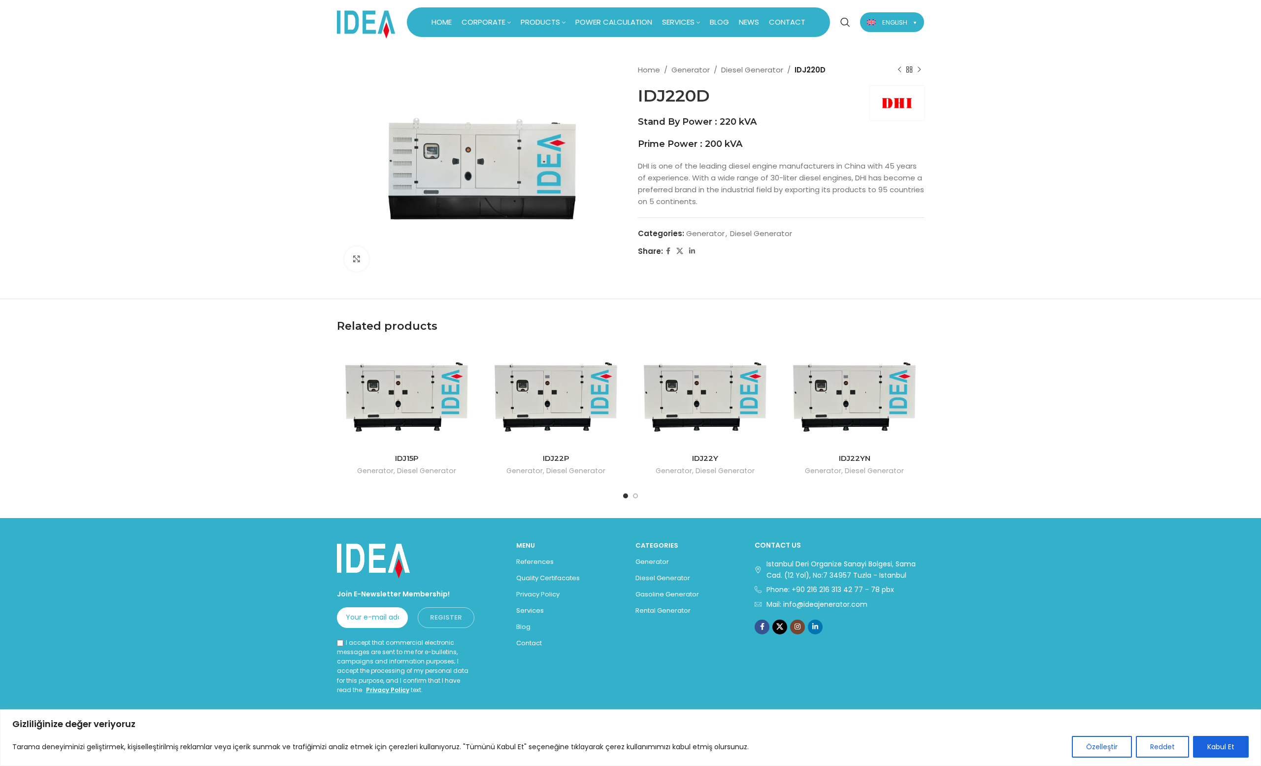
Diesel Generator (752, 70)
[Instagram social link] (797, 627)
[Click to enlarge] (356, 258)
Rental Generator (663, 610)
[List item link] (839, 589)
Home (649, 70)
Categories (656, 545)
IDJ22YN (854, 458)
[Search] (845, 22)
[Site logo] (366, 21)
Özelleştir (1102, 747)
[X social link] (679, 251)
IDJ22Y (705, 458)
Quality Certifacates (548, 578)
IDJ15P (407, 458)
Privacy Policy (387, 690)
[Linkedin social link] (692, 251)
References (535, 561)
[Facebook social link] (668, 251)
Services (530, 610)
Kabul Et (1220, 747)
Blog (523, 626)
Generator (690, 70)
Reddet (1162, 747)
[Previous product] (899, 70)
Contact (529, 643)
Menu (525, 545)
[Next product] (919, 70)
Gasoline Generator (667, 594)
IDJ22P (556, 458)
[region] (630, 737)
